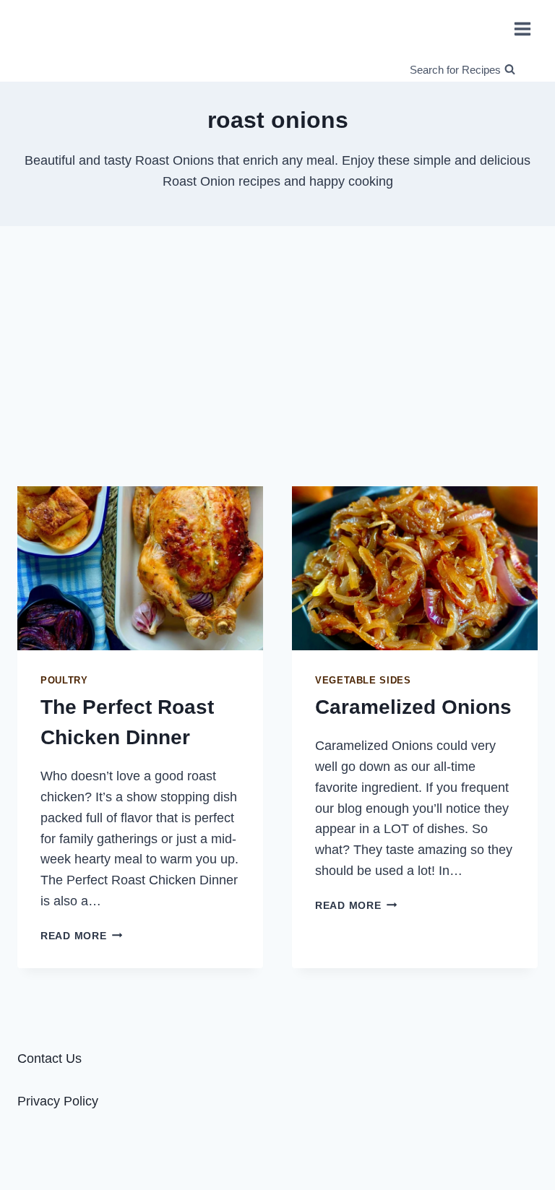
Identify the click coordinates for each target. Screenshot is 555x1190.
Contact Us (49, 1058)
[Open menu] (522, 28)
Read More (81, 935)
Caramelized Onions (413, 707)
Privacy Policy (57, 1101)
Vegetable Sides (362, 681)
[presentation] (140, 568)
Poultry (63, 681)
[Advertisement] (277, 350)
